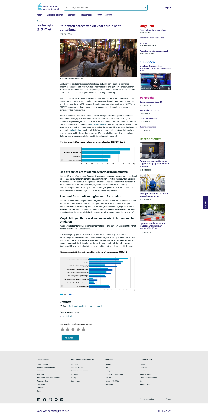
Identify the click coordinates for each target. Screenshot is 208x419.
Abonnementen (145, 384)
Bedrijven (74, 364)
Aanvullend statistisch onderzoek (49, 378)
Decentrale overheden (79, 371)
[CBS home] (48, 6)
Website (143, 364)
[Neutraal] (73, 329)
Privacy (73, 378)
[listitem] (38, 29)
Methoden (41, 388)
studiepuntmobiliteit (98, 125)
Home (39, 21)
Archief (142, 381)
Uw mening (206, 203)
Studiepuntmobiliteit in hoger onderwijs (85, 306)
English (168, 8)
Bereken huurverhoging (46, 367)
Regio (99, 15)
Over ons (108, 15)
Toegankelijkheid (146, 374)
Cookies (143, 371)
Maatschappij (86, 15)
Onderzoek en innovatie (114, 374)
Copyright (143, 367)
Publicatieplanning (147, 399)
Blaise (39, 391)
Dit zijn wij (109, 371)
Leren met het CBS (112, 381)
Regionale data (42, 381)
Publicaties (41, 384)
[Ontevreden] (67, 329)
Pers (107, 367)
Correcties (109, 384)
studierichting (68, 316)
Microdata (40, 374)
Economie (72, 15)
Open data (40, 371)
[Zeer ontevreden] (62, 329)
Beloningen (75, 381)
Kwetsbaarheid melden (148, 378)
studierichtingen (76, 130)
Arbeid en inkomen (55, 15)
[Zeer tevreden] (83, 329)
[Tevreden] (78, 329)
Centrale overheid (77, 367)
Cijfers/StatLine (42, 364)
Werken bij (109, 378)
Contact (108, 364)
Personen (74, 374)
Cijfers (39, 15)
